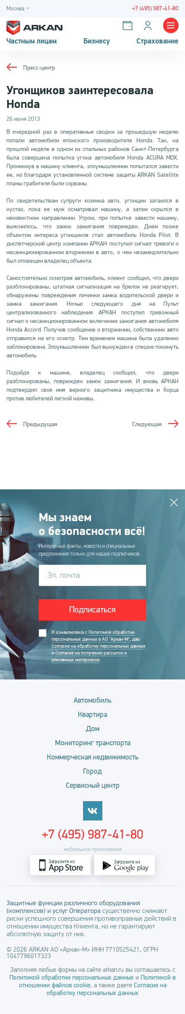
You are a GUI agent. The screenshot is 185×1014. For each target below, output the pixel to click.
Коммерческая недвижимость (93, 757)
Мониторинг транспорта (92, 742)
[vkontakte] (92, 810)
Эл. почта (63, 575)
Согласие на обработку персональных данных (98, 646)
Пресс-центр (39, 67)
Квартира (92, 714)
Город (92, 771)
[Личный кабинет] (149, 25)
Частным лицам (31, 41)
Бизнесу (96, 41)
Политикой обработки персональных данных (72, 977)
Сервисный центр (93, 785)
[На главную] (34, 25)
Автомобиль (92, 700)
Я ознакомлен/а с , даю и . (98, 646)
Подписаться (92, 609)
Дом (92, 728)
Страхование (157, 41)
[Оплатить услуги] (129, 25)
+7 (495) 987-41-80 (92, 834)
